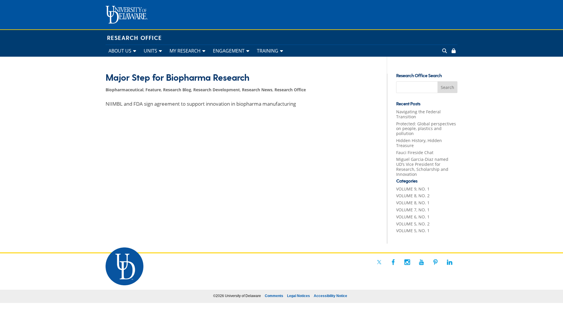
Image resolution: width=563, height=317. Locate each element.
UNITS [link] (150, 51)
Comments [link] (274, 296)
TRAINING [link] (267, 51)
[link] (453, 51)
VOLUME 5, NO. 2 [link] (413, 224)
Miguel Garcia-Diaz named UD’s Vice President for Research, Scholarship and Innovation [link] (422, 166)
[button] (447, 87)
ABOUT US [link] (119, 51)
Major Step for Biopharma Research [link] (177, 78)
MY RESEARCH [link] (185, 51)
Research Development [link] (216, 89)
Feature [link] (153, 89)
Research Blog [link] (177, 89)
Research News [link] (257, 89)
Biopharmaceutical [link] (124, 89)
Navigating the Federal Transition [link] (418, 114)
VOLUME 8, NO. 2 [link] (413, 195)
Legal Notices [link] (298, 296)
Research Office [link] (134, 38)
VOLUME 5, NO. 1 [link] (413, 230)
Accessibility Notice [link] (330, 296)
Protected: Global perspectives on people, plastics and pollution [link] (426, 128)
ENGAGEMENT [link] (229, 51)
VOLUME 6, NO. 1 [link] (413, 217)
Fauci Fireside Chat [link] (414, 152)
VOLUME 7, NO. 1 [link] (413, 210)
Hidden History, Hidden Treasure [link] (419, 143)
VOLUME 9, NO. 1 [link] (413, 189)
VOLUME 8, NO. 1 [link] (413, 202)
